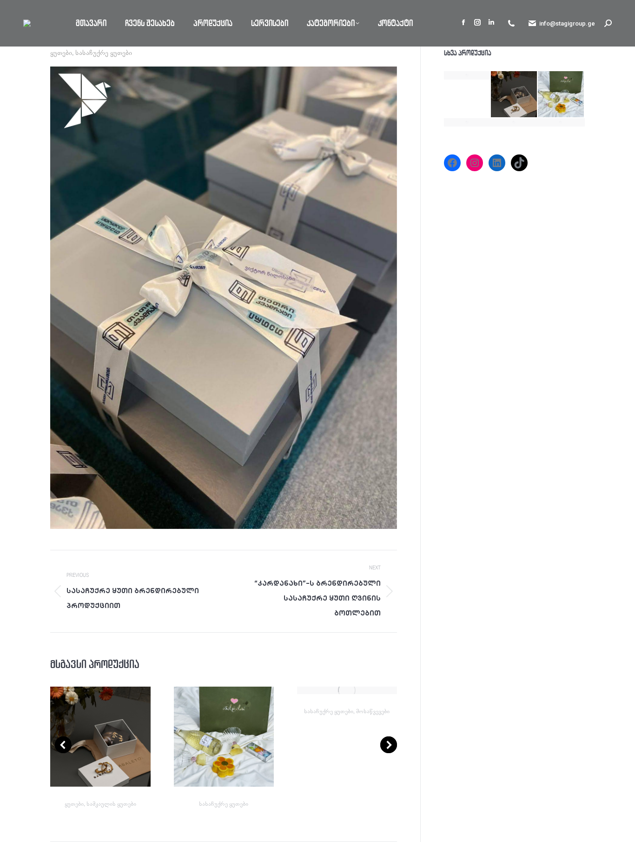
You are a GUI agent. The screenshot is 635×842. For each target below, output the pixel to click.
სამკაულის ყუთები (111, 804)
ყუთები (61, 53)
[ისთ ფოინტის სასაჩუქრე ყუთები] (561, 122)
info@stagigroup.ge (567, 23)
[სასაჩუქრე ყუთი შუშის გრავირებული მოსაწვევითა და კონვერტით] (467, 122)
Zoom (88, 737)
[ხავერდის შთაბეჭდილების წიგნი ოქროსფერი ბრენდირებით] (467, 75)
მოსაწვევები (373, 711)
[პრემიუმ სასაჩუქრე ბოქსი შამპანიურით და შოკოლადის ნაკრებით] (561, 94)
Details (113, 737)
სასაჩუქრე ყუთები (103, 53)
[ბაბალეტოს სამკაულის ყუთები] (514, 94)
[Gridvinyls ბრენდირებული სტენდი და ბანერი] (514, 122)
